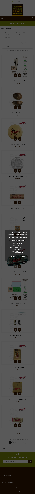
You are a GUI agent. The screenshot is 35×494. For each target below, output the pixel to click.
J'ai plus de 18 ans (12, 257)
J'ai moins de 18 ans (22, 257)
